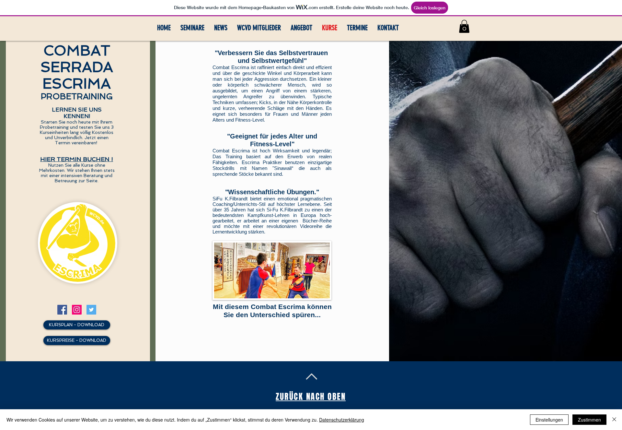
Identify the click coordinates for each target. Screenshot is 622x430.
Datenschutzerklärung (341, 419)
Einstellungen (549, 419)
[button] (464, 26)
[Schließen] (614, 419)
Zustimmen (589, 419)
